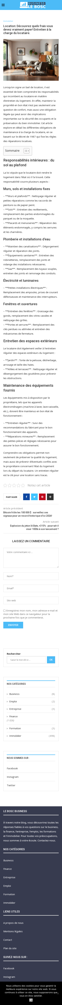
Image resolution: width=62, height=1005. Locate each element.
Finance (13, 716)
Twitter (11, 785)
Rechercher (14, 653)
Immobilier (8, 21)
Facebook (12, 768)
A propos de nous (13, 922)
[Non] (58, 993)
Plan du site (10, 948)
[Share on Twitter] (34, 497)
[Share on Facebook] (26, 497)
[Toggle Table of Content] (25, 151)
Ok (51, 659)
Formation (32, 728)
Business (32, 694)
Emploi (32, 701)
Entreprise (32, 708)
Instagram (13, 776)
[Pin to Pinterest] (42, 497)
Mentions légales (13, 931)
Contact (7, 939)
